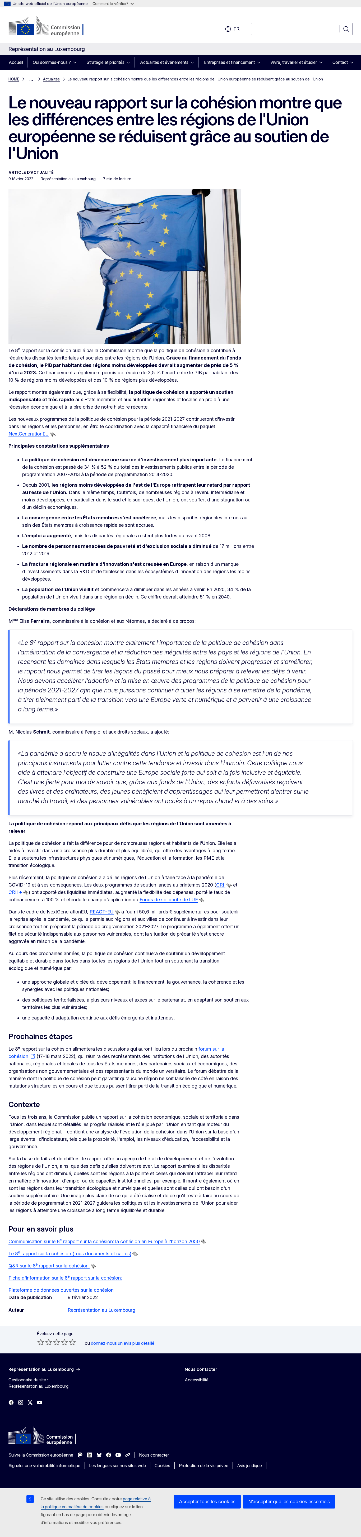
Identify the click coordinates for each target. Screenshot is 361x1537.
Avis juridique (249, 1465)
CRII (220, 885)
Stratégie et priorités (105, 62)
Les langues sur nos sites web (117, 1465)
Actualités (51, 79)
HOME (13, 79)
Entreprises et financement (229, 62)
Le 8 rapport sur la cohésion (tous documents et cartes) (69, 1253)
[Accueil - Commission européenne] (51, 26)
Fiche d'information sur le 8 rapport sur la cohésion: (65, 1278)
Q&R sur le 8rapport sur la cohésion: (49, 1265)
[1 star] (41, 1342)
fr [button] (236, 29)
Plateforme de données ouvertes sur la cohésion (61, 1290)
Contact (340, 62)
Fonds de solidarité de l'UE (169, 899)
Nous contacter (154, 1455)
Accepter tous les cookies (207, 1501)
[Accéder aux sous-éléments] (76, 62)
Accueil (16, 62)
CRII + (15, 892)
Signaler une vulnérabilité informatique (44, 1465)
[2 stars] (45, 1342)
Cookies (162, 1465)
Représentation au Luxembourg (101, 1310)
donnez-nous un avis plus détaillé (122, 1343)
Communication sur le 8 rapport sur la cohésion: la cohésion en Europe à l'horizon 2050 (104, 1241)
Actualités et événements (164, 62)
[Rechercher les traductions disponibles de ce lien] (52, 434)
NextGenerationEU (28, 434)
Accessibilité (197, 1379)
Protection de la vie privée (203, 1465)
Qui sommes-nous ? (52, 62)
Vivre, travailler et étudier (293, 62)
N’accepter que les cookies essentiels (289, 1501)
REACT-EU (102, 911)
